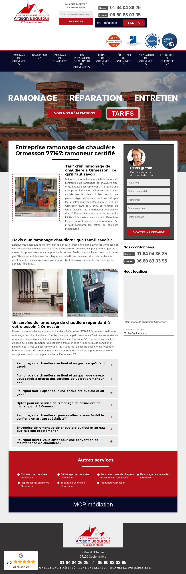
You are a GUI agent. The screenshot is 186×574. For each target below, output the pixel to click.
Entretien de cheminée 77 (167, 60)
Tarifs (133, 23)
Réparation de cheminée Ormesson (35, 484)
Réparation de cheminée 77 (146, 60)
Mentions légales (92, 568)
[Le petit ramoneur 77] (93, 535)
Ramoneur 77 (39, 57)
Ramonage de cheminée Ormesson (154, 476)
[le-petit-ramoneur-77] (32, 12)
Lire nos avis (21, 567)
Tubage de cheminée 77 (103, 60)
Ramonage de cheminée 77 (19, 60)
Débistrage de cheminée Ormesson (75, 476)
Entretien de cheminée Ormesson (34, 476)
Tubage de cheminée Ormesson (73, 484)
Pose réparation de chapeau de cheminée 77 (81, 61)
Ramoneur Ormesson (112, 482)
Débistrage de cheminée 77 (124, 60)
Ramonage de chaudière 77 (60, 60)
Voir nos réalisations (74, 113)
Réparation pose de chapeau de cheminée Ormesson (117, 476)
